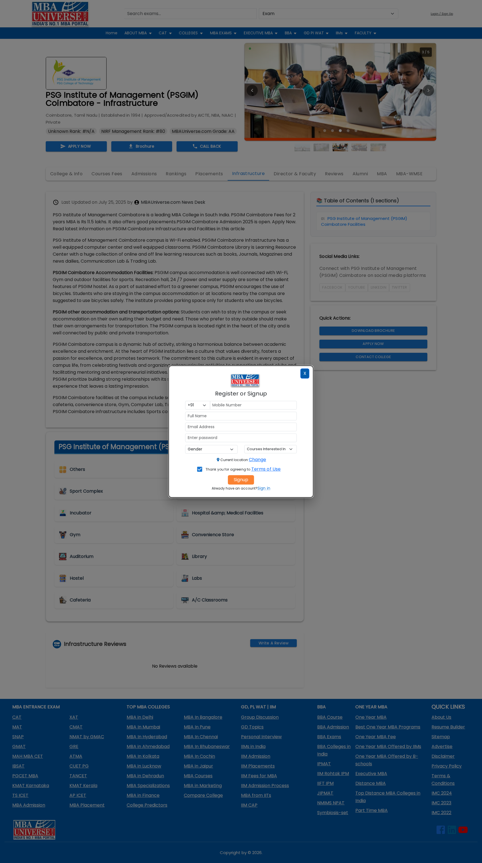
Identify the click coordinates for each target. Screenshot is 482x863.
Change (257, 459)
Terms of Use (266, 469)
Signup (241, 479)
